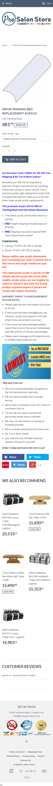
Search (41, 756)
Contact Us (25, 760)
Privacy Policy (28, 756)
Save (6, 465)
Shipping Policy (34, 752)
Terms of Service (17, 752)
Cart (48, 3)
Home (4, 45)
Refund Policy (13, 756)
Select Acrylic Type (10, 133)
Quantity (6, 146)
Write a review (27, 675)
